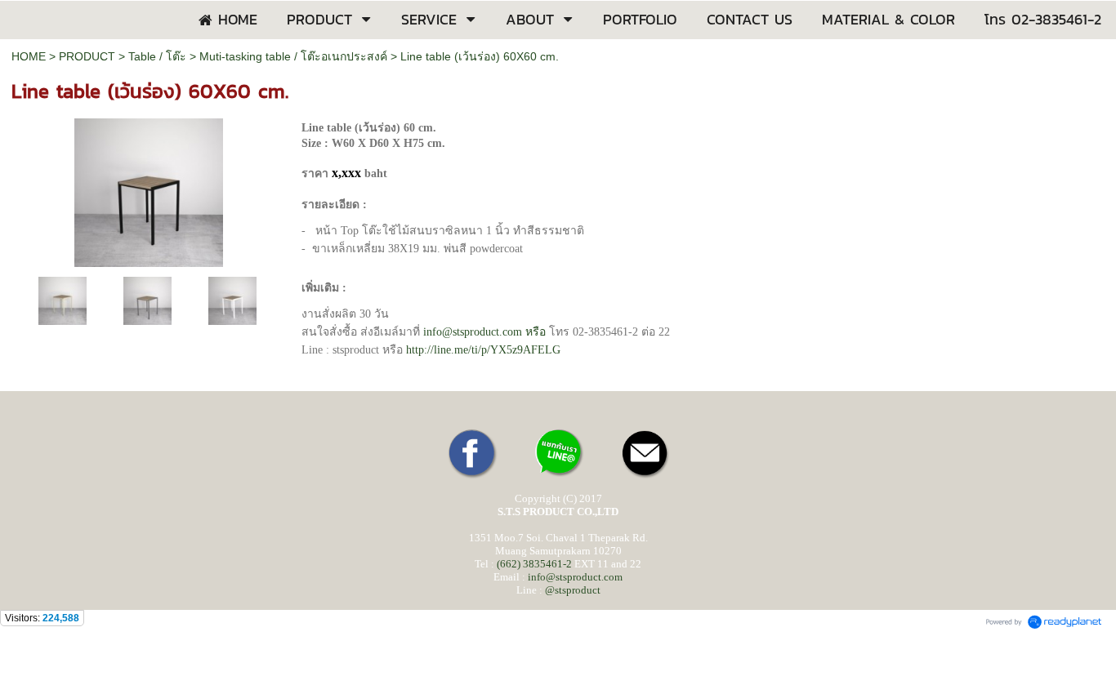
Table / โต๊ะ (157, 56)
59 (483, 350)
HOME (28, 56)
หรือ (484, 332)
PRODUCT (87, 56)
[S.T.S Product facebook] (471, 478)
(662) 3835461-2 (534, 564)
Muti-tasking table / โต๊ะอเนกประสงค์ (293, 56)
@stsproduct (572, 590)
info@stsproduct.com (575, 577)
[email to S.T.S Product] (644, 478)
